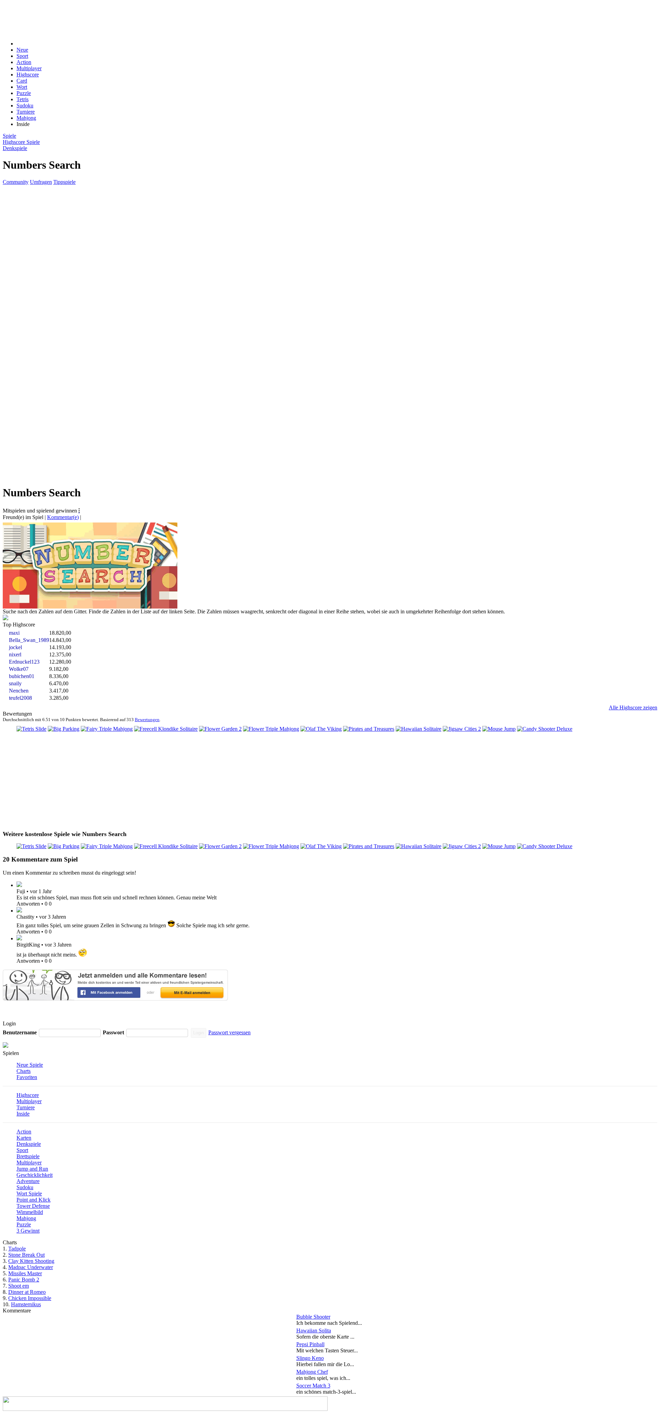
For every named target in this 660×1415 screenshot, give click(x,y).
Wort (21, 87)
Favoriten (26, 1077)
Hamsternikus (26, 1304)
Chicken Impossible (29, 1298)
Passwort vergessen (229, 1032)
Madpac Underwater (30, 1267)
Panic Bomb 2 (23, 1279)
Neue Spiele (29, 1065)
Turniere (25, 112)
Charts (23, 1071)
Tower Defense (33, 1206)
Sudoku (24, 105)
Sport (22, 56)
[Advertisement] (165, 18)
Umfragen (41, 182)
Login (198, 1032)
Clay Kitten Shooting (31, 1261)
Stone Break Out (26, 1255)
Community (16, 182)
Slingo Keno (310, 1358)
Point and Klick (33, 1200)
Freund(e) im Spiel (23, 517)
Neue (22, 50)
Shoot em (18, 1286)
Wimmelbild (29, 1212)
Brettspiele (28, 1156)
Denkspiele (28, 1144)
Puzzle (23, 93)
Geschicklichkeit (34, 1175)
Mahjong (26, 118)
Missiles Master (25, 1273)
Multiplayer (29, 68)
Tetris (22, 99)
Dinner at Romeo (27, 1292)
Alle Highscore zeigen (633, 707)
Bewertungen (147, 719)
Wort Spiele (29, 1193)
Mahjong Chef (312, 1372)
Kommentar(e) (63, 517)
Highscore (27, 74)
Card (21, 81)
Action (23, 62)
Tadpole (17, 1249)
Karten (23, 1138)
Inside (23, 1114)
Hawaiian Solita (313, 1330)
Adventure (28, 1181)
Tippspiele (64, 182)
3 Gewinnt (28, 1231)
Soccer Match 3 (313, 1385)
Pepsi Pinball (310, 1344)
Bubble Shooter (313, 1317)
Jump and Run (32, 1169)
